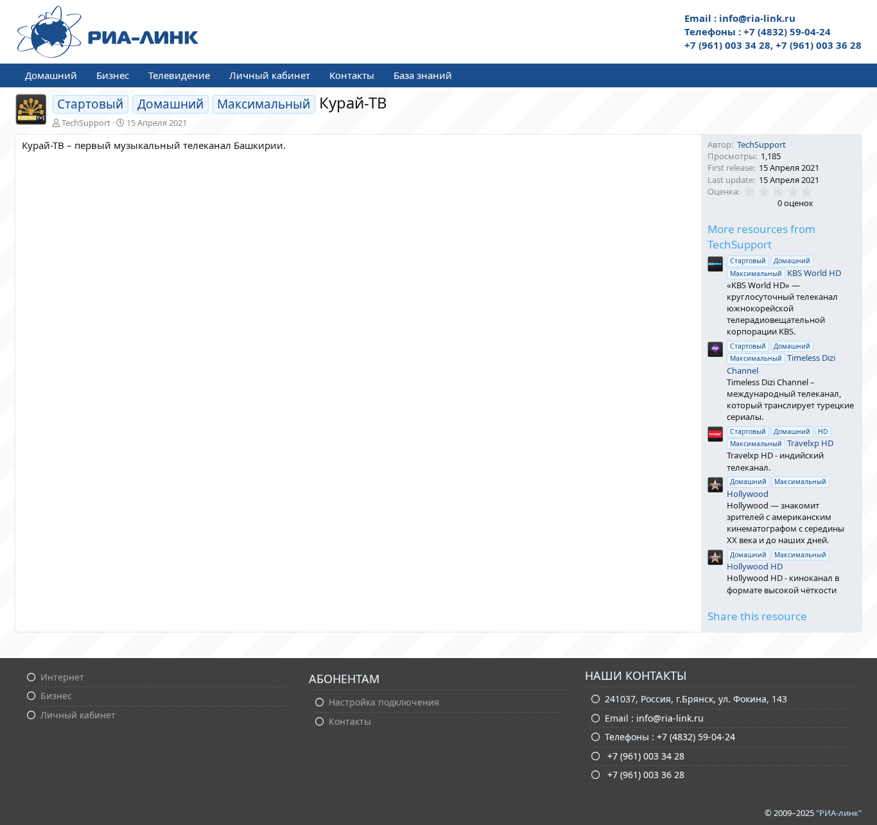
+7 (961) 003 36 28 (644, 775)
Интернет (62, 677)
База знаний (423, 75)
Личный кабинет (269, 75)
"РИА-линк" (839, 813)
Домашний (51, 75)
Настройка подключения (384, 702)
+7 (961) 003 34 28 (644, 756)
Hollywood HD (776, 561)
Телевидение (179, 75)
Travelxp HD (781, 438)
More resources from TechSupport (761, 236)
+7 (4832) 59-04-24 (696, 737)
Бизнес (112, 75)
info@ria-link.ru (670, 718)
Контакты (351, 75)
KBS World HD (785, 267)
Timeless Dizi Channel (781, 359)
